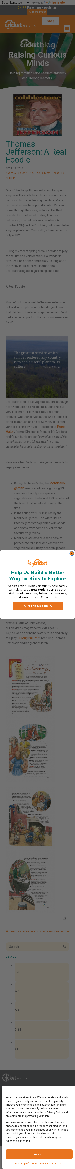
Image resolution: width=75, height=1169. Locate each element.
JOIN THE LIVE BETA (37, 606)
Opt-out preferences (26, 1163)
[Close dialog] (72, 553)
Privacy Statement (50, 1163)
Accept (39, 1154)
